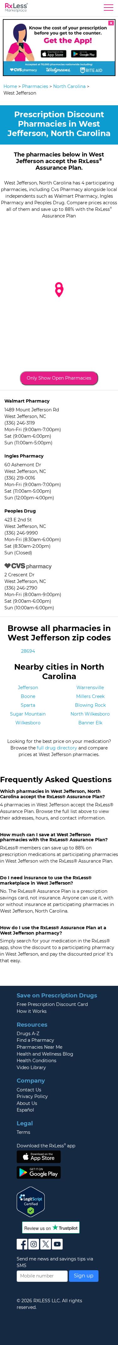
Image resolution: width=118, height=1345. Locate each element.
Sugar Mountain (28, 714)
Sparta (28, 705)
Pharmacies (35, 86)
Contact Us (29, 1090)
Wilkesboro (28, 723)
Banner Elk (90, 723)
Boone (28, 696)
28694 (28, 651)
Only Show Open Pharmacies (59, 378)
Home (10, 86)
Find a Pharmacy (35, 1040)
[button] (59, 292)
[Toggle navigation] (108, 9)
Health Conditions (36, 1060)
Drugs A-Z (28, 1033)
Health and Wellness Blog (45, 1054)
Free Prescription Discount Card (52, 1004)
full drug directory (57, 748)
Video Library (31, 1067)
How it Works (32, 1011)
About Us (27, 1103)
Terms (23, 1132)
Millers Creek (90, 696)
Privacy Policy (32, 1096)
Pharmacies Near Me (39, 1047)
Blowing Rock (90, 705)
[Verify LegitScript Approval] (31, 1201)
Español (25, 1110)
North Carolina (69, 86)
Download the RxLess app (46, 1146)
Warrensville (90, 687)
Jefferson (28, 687)
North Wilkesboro (90, 714)
